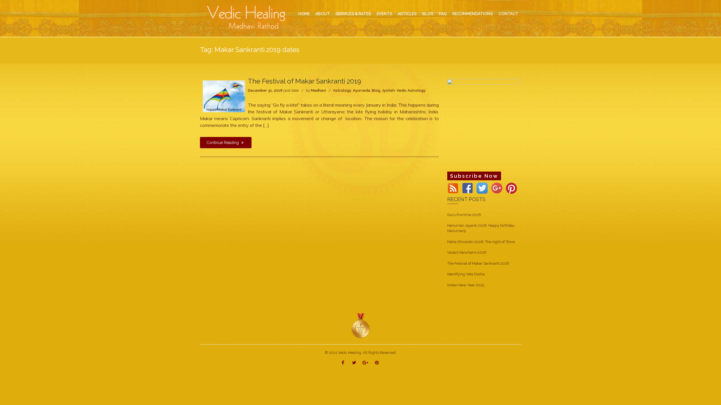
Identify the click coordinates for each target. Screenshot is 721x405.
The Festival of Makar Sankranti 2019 (304, 81)
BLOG (427, 14)
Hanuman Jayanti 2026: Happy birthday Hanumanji (480, 228)
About (322, 14)
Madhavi (318, 90)
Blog (376, 90)
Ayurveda (361, 90)
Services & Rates (353, 14)
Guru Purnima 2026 (464, 215)
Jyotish (388, 90)
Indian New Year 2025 (465, 285)
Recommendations (472, 14)
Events (384, 14)
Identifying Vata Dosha (466, 274)
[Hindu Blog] (360, 326)
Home (304, 14)
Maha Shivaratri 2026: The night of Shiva (481, 242)
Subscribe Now (474, 176)
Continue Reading (223, 142)
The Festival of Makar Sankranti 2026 (478, 263)
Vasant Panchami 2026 (466, 252)
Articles (407, 14)
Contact (508, 14)
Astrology (342, 90)
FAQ (443, 14)
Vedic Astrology (411, 90)
